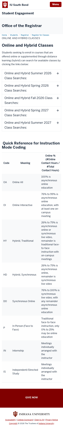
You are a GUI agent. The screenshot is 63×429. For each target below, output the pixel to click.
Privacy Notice (52, 420)
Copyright (13, 423)
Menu (55, 4)
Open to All (39, 420)
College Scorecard (25, 420)
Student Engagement (18, 13)
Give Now (31, 397)
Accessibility (10, 420)
